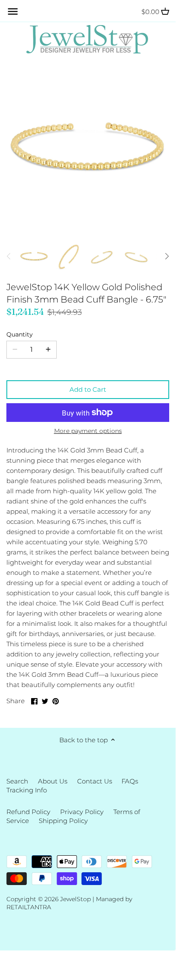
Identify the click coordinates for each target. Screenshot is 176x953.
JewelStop (75, 899)
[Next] (166, 256)
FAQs (129, 781)
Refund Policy (28, 812)
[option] (34, 256)
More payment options (88, 431)
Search (17, 781)
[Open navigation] (12, 11)
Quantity (19, 334)
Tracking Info (26, 790)
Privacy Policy (82, 812)
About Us (52, 781)
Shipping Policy (63, 821)
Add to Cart (87, 389)
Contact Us (94, 781)
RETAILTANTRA (28, 907)
